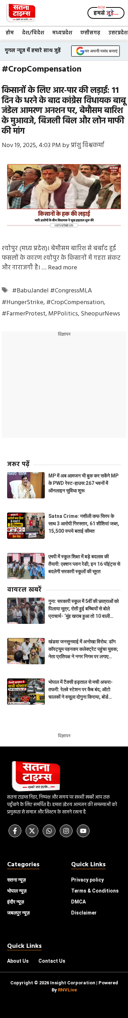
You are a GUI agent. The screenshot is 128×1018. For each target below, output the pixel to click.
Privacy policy (87, 880)
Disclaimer (84, 913)
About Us (18, 961)
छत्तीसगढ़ (90, 33)
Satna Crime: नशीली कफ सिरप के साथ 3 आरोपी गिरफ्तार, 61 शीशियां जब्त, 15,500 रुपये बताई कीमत (83, 523)
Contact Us (51, 961)
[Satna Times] (21, 13)
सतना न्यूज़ (16, 880)
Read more (62, 268)
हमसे (106, 13)
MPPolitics (63, 314)
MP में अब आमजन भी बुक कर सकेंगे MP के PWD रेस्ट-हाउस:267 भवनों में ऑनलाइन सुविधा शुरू (83, 483)
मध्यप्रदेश (62, 33)
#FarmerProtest (24, 314)
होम (10, 33)
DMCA (78, 902)
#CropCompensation (75, 302)
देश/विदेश (33, 33)
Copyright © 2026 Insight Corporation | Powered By (64, 986)
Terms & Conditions (95, 891)
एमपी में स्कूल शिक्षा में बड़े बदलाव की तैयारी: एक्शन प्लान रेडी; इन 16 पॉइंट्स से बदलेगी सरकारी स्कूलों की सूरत (84, 564)
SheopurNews (100, 314)
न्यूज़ (17, 891)
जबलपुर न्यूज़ (18, 913)
